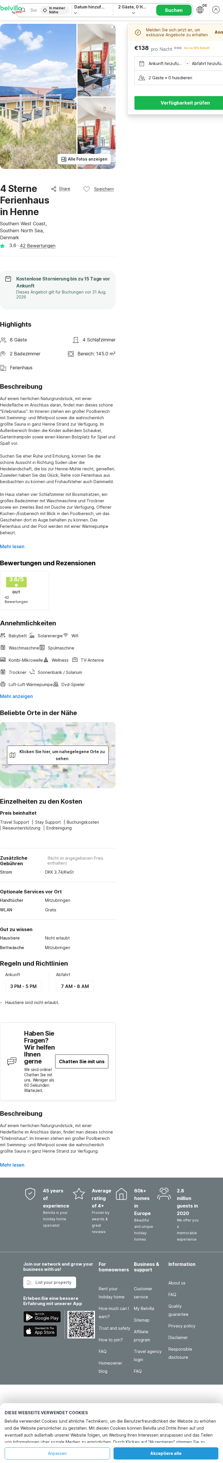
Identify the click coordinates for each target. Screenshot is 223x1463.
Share (64, 188)
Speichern (104, 188)
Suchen (174, 10)
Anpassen (57, 1453)
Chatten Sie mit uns (82, 1061)
